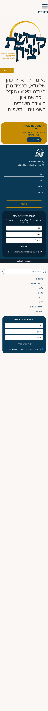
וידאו (41, 302)
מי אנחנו (39, 279)
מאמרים (39, 311)
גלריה (41, 297)
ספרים (40, 293)
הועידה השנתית (36, 283)
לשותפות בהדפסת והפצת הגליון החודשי (34, 134)
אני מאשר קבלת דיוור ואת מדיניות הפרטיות (24, 252)
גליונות (40, 288)
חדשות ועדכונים (36, 307)
